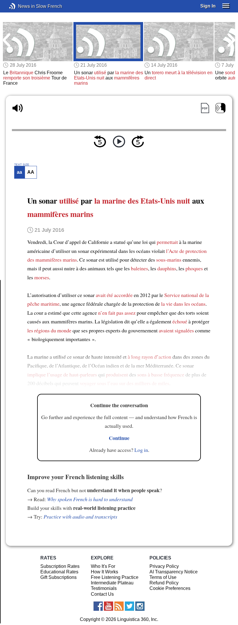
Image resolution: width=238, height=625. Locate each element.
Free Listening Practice (114, 577)
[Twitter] (129, 606)
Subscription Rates (60, 566)
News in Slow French (21, 6)
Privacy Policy (164, 566)
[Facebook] (98, 606)
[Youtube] (108, 606)
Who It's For (103, 566)
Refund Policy (163, 582)
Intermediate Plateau (112, 582)
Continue (119, 438)
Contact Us (102, 594)
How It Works (104, 571)
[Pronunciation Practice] (220, 108)
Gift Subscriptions (58, 577)
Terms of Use (162, 577)
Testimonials (104, 588)
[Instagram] (140, 606)
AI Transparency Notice (173, 571)
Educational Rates (59, 571)
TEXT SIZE (21, 164)
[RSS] (119, 606)
